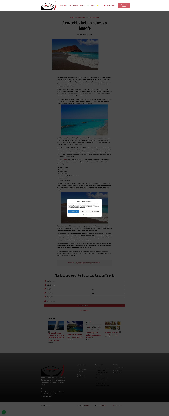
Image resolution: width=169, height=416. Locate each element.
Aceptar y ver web (73, 211)
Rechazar (84, 211)
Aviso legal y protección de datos (87, 214)
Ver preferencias (95, 211)
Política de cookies (79, 214)
